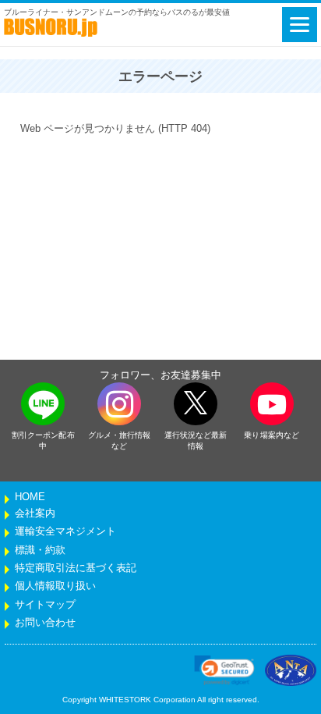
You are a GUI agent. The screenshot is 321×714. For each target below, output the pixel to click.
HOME (30, 497)
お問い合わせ (45, 622)
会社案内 (35, 513)
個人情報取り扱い (55, 586)
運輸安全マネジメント (65, 531)
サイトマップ (45, 604)
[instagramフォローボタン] (119, 403)
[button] (224, 670)
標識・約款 (40, 550)
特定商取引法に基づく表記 (75, 568)
